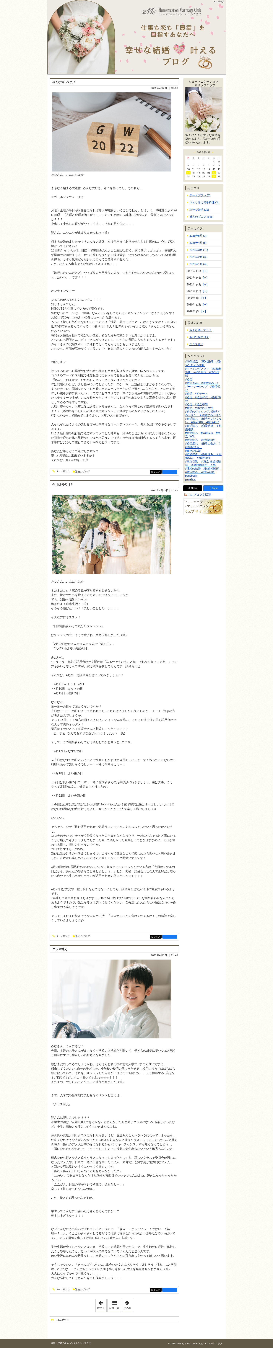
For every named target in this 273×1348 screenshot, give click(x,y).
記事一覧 (114, 1308)
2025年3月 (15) (198, 249)
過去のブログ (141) (201, 216)
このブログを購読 (199, 494)
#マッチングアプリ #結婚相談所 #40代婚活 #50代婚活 (203, 372)
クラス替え (59, 949)
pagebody (191, 475)
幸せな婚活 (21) (199, 209)
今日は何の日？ (62, 484)
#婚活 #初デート (196, 393)
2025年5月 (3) (198, 235)
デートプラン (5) (199, 195)
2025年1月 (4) (198, 264)
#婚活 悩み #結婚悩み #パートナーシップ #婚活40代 (202, 386)
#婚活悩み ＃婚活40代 (201, 440)
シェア (158, 472)
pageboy (190, 479)
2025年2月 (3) (198, 257)
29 (214, 176)
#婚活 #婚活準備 (196, 404)
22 (214, 172)
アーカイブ (195, 228)
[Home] (52, 1319)
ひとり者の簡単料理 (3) (204, 202)
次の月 (128, 1304)
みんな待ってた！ (64, 82)
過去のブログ (82, 471)
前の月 (101, 1304)
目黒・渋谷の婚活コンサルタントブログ (71, 1343)
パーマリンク (63, 471)
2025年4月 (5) (198, 242)
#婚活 (188, 379)
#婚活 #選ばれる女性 (199, 407)
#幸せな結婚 (193, 450)
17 (188, 172)
